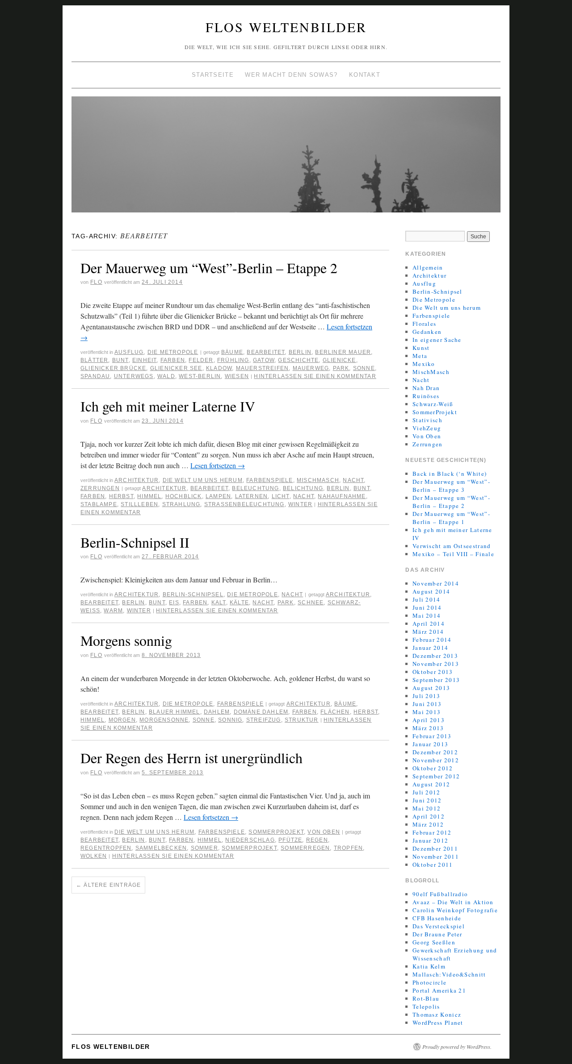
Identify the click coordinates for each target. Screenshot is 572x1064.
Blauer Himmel (174, 712)
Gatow (263, 360)
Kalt (218, 602)
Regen (317, 840)
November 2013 (435, 664)
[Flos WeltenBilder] (286, 158)
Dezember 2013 (435, 656)
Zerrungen (100, 488)
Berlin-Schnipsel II (134, 542)
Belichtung (303, 488)
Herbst (121, 496)
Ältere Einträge (108, 885)
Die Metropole (172, 352)
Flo (96, 282)
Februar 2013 (432, 736)
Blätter (94, 360)
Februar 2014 (432, 640)
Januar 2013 (430, 744)
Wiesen (237, 376)
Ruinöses (425, 396)
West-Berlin (200, 376)
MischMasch (318, 480)
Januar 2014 (430, 648)
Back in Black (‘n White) (449, 474)
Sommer (204, 848)
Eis (174, 602)
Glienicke (339, 360)
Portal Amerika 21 (439, 990)
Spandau (95, 376)
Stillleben (139, 504)
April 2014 (428, 623)
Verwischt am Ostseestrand (451, 546)
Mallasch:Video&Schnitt (449, 974)
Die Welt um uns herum (203, 480)
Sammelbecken (161, 848)
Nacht (353, 480)
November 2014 (435, 583)
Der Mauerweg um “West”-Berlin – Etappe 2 (208, 267)
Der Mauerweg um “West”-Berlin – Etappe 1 (451, 518)
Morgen (122, 720)
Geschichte (298, 360)
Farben (172, 360)
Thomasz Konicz (436, 1014)
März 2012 (428, 824)
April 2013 (428, 720)
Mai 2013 (426, 712)
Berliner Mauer (343, 352)
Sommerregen (305, 848)
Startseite (213, 74)
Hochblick (183, 496)
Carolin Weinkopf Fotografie (455, 910)
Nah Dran (426, 388)
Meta (419, 356)
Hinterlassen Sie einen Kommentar (315, 376)
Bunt (120, 360)
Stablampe (98, 504)
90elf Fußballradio (440, 894)
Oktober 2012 (432, 768)
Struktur (302, 720)
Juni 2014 (427, 607)
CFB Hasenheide (436, 918)
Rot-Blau (425, 998)
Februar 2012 (432, 832)
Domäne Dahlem (261, 712)
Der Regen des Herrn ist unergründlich (191, 757)
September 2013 (436, 680)
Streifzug (263, 720)
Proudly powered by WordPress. (457, 1046)
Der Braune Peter (437, 934)
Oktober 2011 (432, 864)
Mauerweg (311, 368)
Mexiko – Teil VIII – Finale (453, 554)
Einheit (144, 360)
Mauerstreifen (262, 368)
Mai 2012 (426, 808)
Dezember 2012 (435, 752)
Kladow (219, 368)
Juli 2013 (426, 696)
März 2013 (428, 728)
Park (341, 368)
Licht (281, 496)
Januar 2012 (430, 840)
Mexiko (423, 364)
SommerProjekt (276, 832)
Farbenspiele (269, 480)
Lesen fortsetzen (217, 465)
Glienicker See (176, 368)
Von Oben (323, 832)
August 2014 (431, 591)
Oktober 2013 (432, 672)
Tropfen (348, 848)
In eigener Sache (437, 340)
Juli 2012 (426, 792)
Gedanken (427, 332)
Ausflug (128, 352)
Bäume (232, 352)
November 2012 (435, 760)
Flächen (334, 712)
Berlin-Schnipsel (193, 594)
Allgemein (427, 267)
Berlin (300, 352)
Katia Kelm (429, 966)
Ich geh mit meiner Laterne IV (167, 406)
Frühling (233, 360)
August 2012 (431, 784)
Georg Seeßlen (433, 942)
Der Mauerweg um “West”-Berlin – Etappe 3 (451, 486)
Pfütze (290, 840)
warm (113, 610)
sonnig (230, 720)
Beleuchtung (255, 488)
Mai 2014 (426, 615)
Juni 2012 (427, 800)
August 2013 (431, 688)
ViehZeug (426, 428)
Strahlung (181, 504)
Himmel (149, 496)
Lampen (218, 496)
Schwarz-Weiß (433, 404)
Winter (300, 504)
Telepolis (426, 1006)
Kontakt (364, 74)
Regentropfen (105, 848)
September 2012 (436, 776)
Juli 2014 (426, 599)
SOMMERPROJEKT (249, 848)
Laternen (251, 496)
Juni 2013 (427, 704)
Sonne (364, 368)
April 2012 (428, 816)
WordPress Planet (437, 1022)
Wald (166, 376)
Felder (201, 360)
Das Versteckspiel (438, 926)
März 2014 (428, 632)
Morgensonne (164, 720)
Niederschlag (249, 840)
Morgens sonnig (126, 640)
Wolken (93, 856)
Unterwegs (134, 376)
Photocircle (429, 982)
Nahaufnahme (342, 496)
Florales (424, 324)
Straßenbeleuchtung (244, 504)
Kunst (421, 348)
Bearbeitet (266, 352)
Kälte (239, 602)
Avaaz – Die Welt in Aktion (453, 902)
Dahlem (217, 712)
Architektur (136, 480)
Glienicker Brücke (113, 368)
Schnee (311, 602)
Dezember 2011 (435, 848)
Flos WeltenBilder (286, 27)
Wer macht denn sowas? (291, 74)
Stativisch (427, 420)
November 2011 (435, 856)
